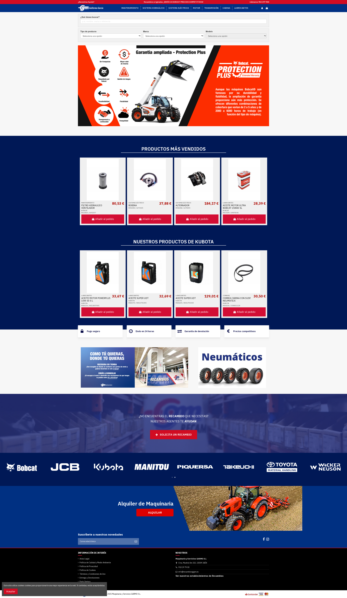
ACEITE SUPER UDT (138, 298)
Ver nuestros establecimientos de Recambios (200, 576)
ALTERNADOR (182, 205)
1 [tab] (172, 477)
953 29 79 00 (183, 567)
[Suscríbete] (136, 541)
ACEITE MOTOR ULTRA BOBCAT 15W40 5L (234, 206)
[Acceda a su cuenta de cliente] (262, 8)
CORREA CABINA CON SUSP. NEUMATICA (237, 299)
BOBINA (132, 205)
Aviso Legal (84, 559)
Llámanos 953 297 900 (259, 2)
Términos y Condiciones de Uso (92, 574)
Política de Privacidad (89, 566)
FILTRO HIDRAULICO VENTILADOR (91, 206)
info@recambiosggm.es (188, 572)
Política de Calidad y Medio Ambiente (95, 562)
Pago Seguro (85, 581)
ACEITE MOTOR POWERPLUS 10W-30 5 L (95, 299)
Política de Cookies (88, 570)
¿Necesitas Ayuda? (86, 2)
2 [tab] (175, 477)
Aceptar (10, 591)
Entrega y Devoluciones (89, 578)
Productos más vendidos (173, 149)
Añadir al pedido (104, 219)
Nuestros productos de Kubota (173, 241)
